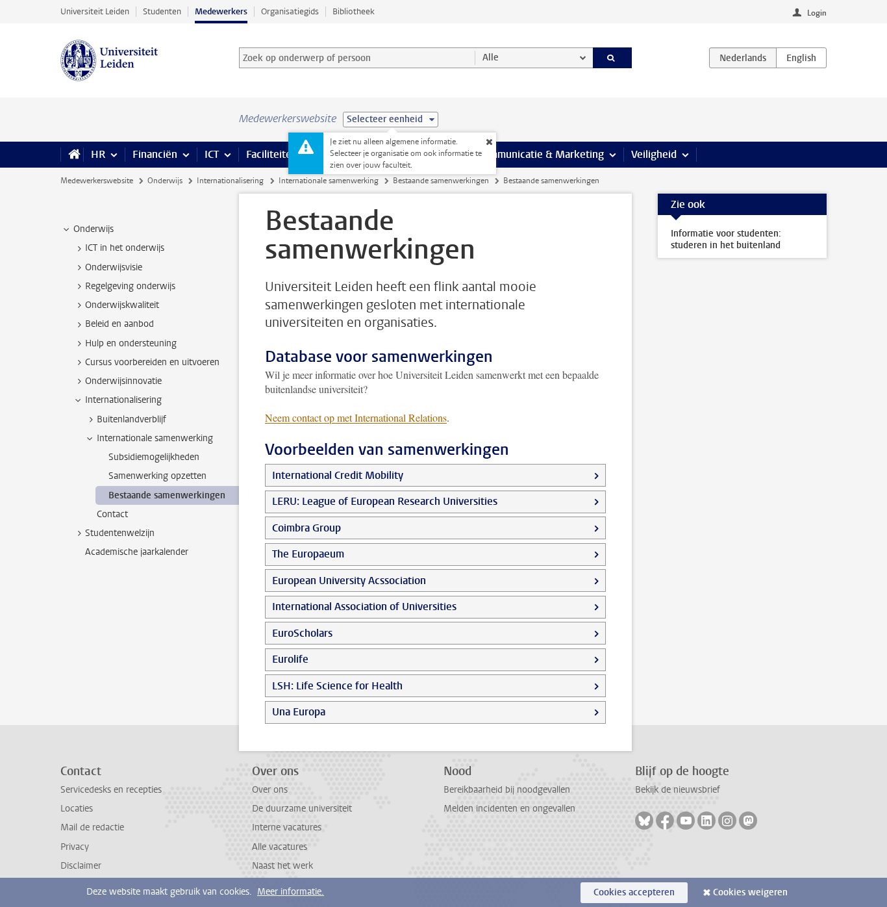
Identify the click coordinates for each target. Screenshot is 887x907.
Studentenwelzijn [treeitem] (120, 533)
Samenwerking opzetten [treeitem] (157, 476)
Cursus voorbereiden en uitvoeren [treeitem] (152, 362)
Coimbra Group (306, 528)
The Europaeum (308, 554)
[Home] (71, 155)
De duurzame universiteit (302, 808)
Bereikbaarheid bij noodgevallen (506, 790)
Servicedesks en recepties (111, 790)
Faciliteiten (271, 154)
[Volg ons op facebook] (665, 820)
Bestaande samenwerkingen (441, 180)
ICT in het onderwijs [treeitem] (124, 248)
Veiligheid (654, 154)
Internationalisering (230, 180)
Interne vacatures (286, 827)
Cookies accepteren (634, 892)
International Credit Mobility (337, 475)
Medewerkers (221, 11)
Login (817, 13)
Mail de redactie (92, 827)
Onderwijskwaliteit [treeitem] (122, 305)
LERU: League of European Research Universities (384, 501)
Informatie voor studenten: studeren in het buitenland (726, 239)
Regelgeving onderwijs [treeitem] (130, 286)
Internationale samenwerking (329, 180)
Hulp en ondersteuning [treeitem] (131, 343)
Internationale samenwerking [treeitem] (155, 438)
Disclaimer (80, 866)
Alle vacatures (279, 847)
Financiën (154, 154)
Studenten (162, 11)
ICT (212, 154)
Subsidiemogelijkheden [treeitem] (153, 457)
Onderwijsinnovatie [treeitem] (123, 381)
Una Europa (298, 712)
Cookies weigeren (750, 892)
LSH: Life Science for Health (337, 686)
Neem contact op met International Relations (356, 417)
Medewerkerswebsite (96, 180)
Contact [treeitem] (112, 514)
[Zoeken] (612, 57)
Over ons (270, 790)
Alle (490, 57)
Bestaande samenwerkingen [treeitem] (166, 495)
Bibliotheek (353, 11)
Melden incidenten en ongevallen (509, 808)
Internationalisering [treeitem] (123, 400)
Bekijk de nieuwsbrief (677, 790)
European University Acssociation (349, 580)
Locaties (76, 808)
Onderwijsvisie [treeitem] (113, 267)
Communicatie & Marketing (540, 154)
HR (98, 154)
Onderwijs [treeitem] (93, 229)
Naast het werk (282, 866)
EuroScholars (302, 633)
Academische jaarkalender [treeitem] (136, 552)
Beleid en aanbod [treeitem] (119, 324)
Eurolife (290, 659)
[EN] (801, 57)
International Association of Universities (364, 606)
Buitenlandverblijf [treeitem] (131, 419)
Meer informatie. (290, 892)
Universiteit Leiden (94, 11)
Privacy (74, 847)
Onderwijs (164, 180)
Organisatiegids (290, 11)
